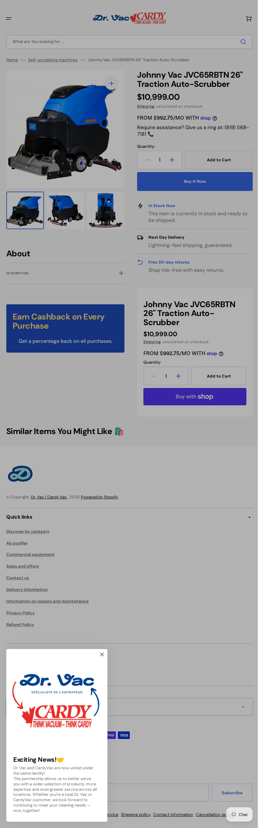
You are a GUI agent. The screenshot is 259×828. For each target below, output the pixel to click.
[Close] (102, 654)
